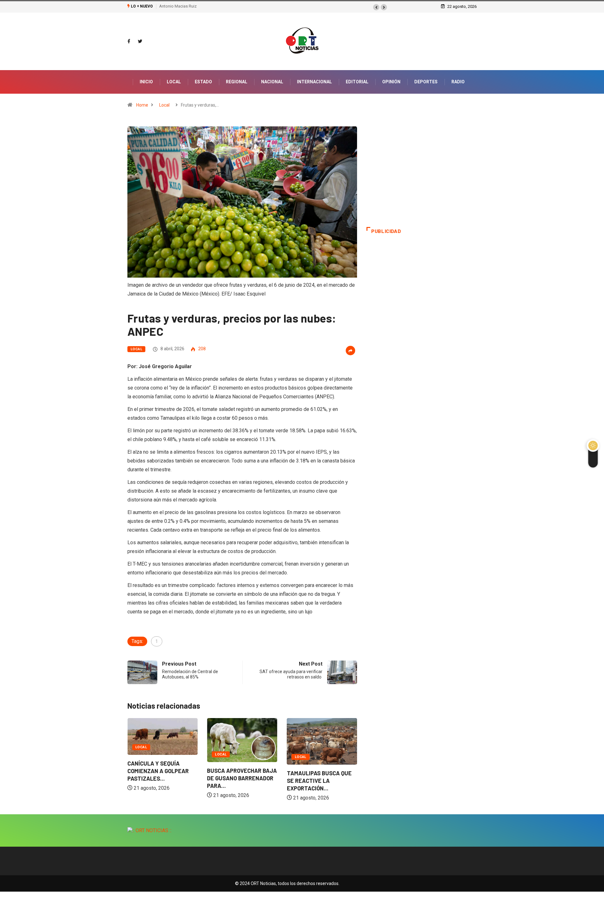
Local (174, 81)
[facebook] (128, 41)
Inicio (146, 81)
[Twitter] (140, 41)
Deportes (426, 81)
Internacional (314, 81)
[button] (376, 7)
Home (142, 105)
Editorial (357, 81)
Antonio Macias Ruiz (178, 6)
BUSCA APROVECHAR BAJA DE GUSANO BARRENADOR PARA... (242, 778)
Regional (236, 81)
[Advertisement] (421, 177)
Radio (458, 81)
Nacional (272, 81)
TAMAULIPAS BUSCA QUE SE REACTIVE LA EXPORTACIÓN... (319, 781)
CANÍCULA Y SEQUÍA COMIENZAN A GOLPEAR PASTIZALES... (158, 771)
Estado (203, 81)
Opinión (391, 81)
